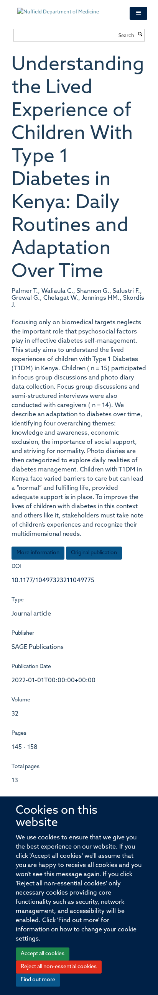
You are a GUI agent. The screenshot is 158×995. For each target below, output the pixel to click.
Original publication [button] (94, 553)
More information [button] (37, 553)
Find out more (38, 980)
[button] (138, 13)
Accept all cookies (42, 954)
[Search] (140, 35)
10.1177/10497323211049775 (53, 581)
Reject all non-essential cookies (59, 967)
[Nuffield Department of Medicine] (67, 8)
